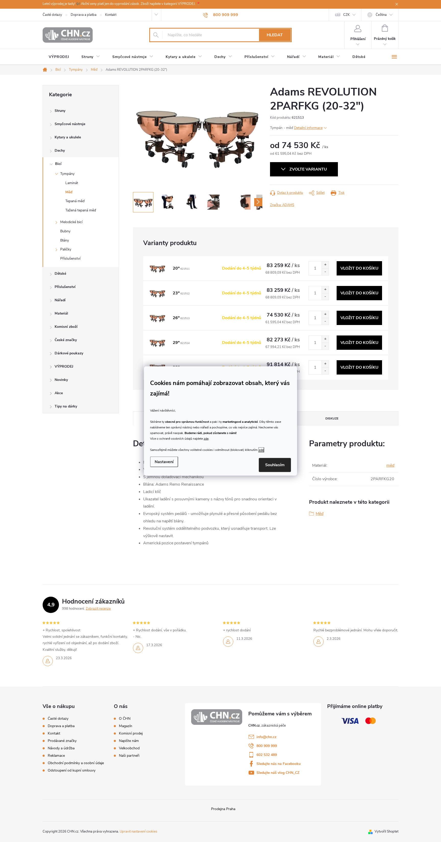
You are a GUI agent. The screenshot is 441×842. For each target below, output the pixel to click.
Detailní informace (308, 127)
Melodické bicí (71, 222)
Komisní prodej (131, 733)
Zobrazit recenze (98, 608)
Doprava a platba (83, 15)
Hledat (275, 35)
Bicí (58, 163)
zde (206, 438)
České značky (66, 340)
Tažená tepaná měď (80, 210)
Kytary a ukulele (68, 137)
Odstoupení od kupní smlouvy (71, 770)
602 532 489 (266, 754)
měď (390, 465)
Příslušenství (70, 258)
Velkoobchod (129, 748)
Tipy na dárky (66, 406)
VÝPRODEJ (64, 366)
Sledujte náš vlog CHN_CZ (277, 772)
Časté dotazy (52, 15)
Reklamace (56, 755)
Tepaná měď (74, 201)
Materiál (61, 313)
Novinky (61, 379)
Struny (60, 110)
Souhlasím (275, 465)
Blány (64, 240)
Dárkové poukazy (69, 353)
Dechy (60, 150)
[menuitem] (59, 57)
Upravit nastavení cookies (138, 831)
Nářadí (60, 300)
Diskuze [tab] (331, 418)
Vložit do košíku (359, 268)
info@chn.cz (266, 737)
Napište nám (129, 741)
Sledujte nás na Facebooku (278, 763)
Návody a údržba (61, 748)
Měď (68, 192)
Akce (59, 393)
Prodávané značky (62, 740)
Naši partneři (129, 756)
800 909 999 (266, 745)
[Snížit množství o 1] (325, 271)
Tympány (67, 173)
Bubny (65, 231)
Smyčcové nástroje (70, 124)
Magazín (125, 726)
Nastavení (164, 462)
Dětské (60, 273)
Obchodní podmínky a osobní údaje (76, 763)
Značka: (282, 205)
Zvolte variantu (308, 169)
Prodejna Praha (223, 809)
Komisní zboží (66, 326)
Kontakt (110, 15)
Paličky (65, 249)
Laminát (71, 183)
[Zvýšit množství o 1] (325, 264)
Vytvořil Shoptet (386, 831)
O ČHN (124, 719)
